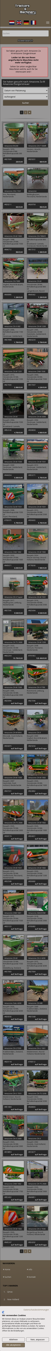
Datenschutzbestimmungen (36, 1309)
